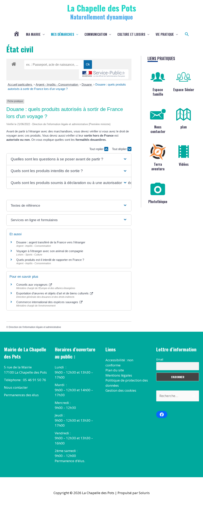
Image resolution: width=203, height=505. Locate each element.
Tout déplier (119, 149)
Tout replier (96, 149)
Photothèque (157, 201)
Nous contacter (157, 129)
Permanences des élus (21, 395)
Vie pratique (165, 34)
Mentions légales (118, 375)
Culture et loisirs (131, 34)
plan (183, 126)
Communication (95, 34)
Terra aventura (158, 166)
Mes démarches (62, 34)
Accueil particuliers (20, 84)
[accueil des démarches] (13, 63)
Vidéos (184, 164)
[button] (187, 34)
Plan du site (114, 370)
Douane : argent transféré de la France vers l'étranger (50, 242)
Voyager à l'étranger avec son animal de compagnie (49, 251)
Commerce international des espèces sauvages (47, 302)
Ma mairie (33, 34)
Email (159, 359)
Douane (87, 84)
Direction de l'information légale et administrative (35, 327)
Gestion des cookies (120, 390)
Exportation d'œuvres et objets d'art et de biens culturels (52, 293)
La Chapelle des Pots (101, 8)
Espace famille (158, 92)
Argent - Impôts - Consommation (57, 84)
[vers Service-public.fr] (103, 74)
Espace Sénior (183, 89)
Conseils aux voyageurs (32, 284)
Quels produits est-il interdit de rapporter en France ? (50, 259)
